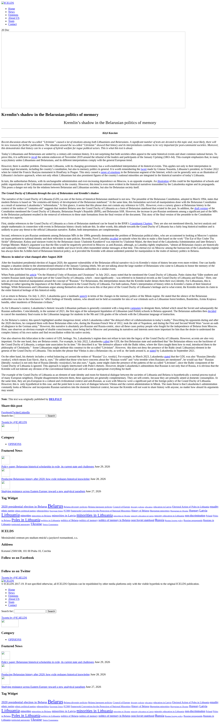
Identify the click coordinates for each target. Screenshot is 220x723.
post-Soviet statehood (142, 520)
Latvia (203, 510)
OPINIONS (14, 444)
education (149, 507)
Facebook (6, 412)
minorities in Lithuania (94, 515)
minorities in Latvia (64, 515)
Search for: (7, 415)
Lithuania (10, 515)
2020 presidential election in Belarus (24, 506)
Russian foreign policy (174, 520)
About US (13, 18)
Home (11, 8)
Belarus (55, 506)
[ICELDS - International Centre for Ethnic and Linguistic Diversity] (7, 2)
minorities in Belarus (41, 516)
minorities (25, 515)
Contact (12, 24)
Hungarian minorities (160, 511)
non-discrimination (195, 515)
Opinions (13, 14)
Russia (159, 520)
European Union (56, 511)
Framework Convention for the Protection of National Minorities (101, 511)
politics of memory (88, 520)
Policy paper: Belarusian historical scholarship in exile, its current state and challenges (47, 466)
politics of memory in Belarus (114, 520)
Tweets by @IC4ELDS (14, 422)
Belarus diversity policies (75, 507)
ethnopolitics (43, 511)
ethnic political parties (25, 511)
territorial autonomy (20, 524)
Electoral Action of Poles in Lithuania (190, 506)
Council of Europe (121, 507)
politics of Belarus (70, 520)
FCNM (67, 511)
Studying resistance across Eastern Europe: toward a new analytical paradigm (43, 491)
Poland (209, 516)
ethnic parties (7, 510)
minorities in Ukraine (121, 516)
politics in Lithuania (50, 520)
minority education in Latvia (142, 516)
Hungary (194, 510)
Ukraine (36, 524)
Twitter (16, 412)
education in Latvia (162, 507)
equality (214, 506)
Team (11, 21)
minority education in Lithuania (169, 516)
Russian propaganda (193, 520)
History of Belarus (140, 510)
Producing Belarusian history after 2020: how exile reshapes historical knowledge (45, 478)
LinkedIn (25, 412)
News (11, 11)
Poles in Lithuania (26, 520)
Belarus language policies (100, 507)
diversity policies (137, 507)
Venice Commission (50, 524)
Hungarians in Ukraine (179, 511)
